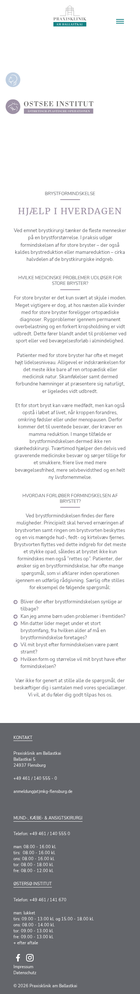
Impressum (23, 967)
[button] (119, 21)
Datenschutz (24, 973)
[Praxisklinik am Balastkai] (70, 16)
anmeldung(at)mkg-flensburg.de (42, 791)
